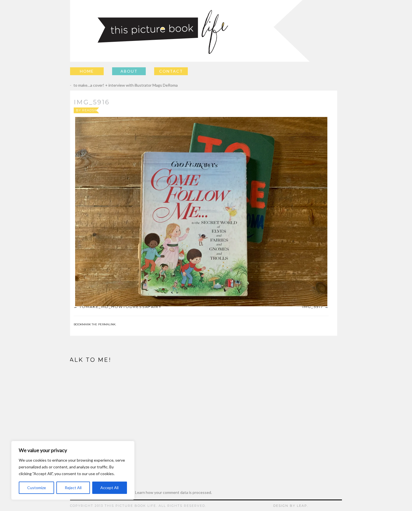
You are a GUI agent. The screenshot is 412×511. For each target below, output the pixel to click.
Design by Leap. (290, 506)
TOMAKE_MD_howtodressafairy (120, 306)
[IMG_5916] (201, 211)
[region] (73, 470)
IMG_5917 (312, 306)
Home (87, 71)
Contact (171, 71)
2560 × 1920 (214, 110)
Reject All (73, 487)
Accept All (109, 487)
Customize (36, 487)
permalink (106, 324)
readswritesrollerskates (109, 110)
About (129, 71)
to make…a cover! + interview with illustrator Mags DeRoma (121, 85)
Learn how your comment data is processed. (173, 492)
